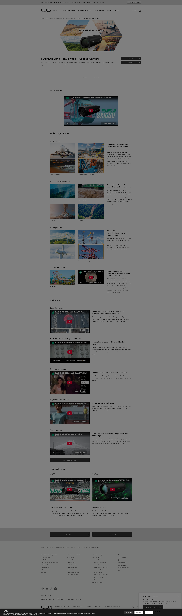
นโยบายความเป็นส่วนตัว (34, 614)
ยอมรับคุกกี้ (149, 612)
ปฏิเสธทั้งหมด (139, 612)
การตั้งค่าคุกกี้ (129, 612)
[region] (91, 612)
